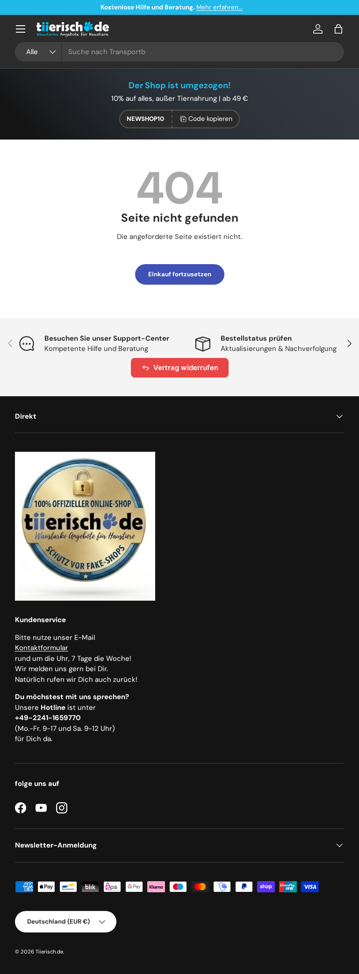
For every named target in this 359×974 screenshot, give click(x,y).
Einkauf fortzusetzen (179, 274)
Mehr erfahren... (227, 7)
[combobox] (179, 52)
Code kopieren (210, 118)
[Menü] (20, 29)
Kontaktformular (41, 647)
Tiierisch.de (49, 951)
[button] (338, 29)
